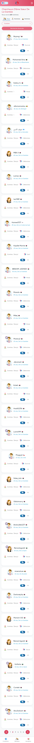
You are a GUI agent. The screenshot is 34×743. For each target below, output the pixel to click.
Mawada (17, 3)
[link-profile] (17, 37)
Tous (8, 19)
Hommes (17, 19)
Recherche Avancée (17, 28)
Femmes (27, 19)
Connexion (6, 741)
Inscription (28, 741)
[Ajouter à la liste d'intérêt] (28, 51)
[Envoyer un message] (22, 51)
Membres (17, 741)
